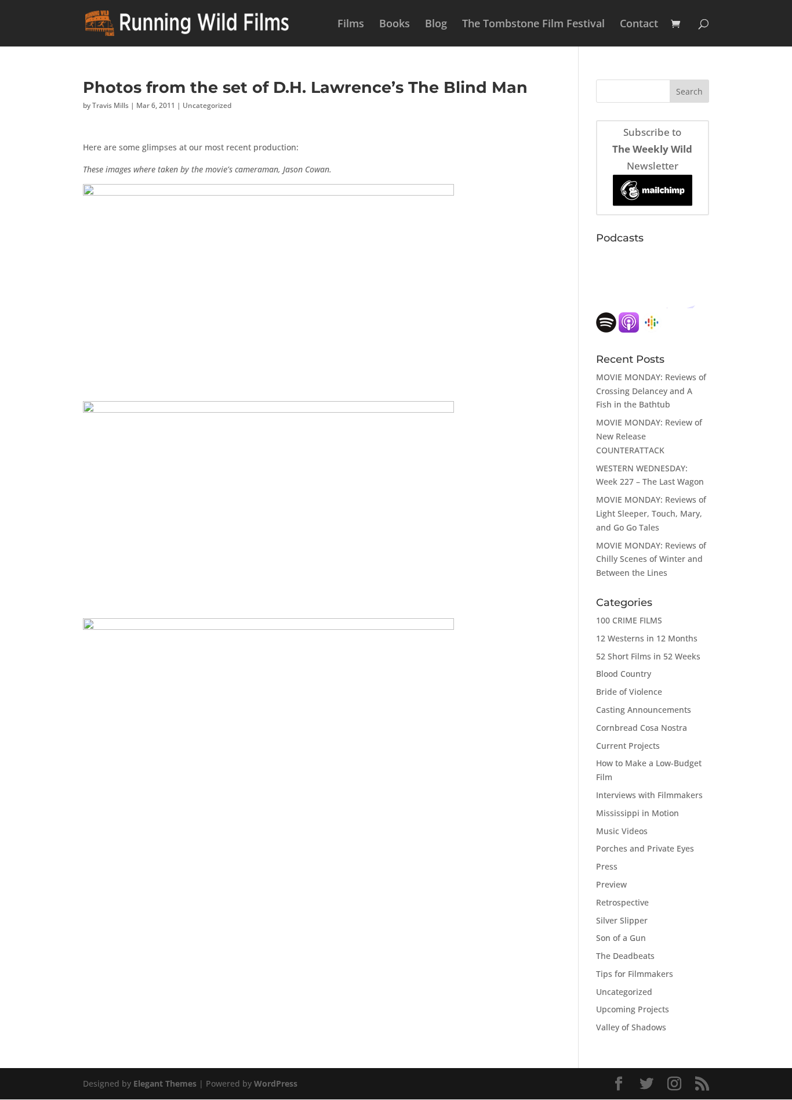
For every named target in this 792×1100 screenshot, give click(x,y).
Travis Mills (110, 105)
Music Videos (622, 830)
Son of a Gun (621, 937)
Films (350, 24)
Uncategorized (207, 105)
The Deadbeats (625, 955)
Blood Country (623, 673)
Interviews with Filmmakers (649, 794)
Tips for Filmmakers (634, 973)
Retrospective (622, 902)
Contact (639, 24)
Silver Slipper (622, 920)
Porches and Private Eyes (645, 848)
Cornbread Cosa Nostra (641, 727)
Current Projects (628, 745)
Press (606, 866)
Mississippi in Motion (637, 812)
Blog (436, 24)
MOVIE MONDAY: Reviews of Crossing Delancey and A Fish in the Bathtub (651, 391)
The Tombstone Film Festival (533, 24)
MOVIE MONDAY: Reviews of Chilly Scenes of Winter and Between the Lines (651, 559)
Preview (611, 884)
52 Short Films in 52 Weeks (648, 656)
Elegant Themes (165, 1083)
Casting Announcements (643, 709)
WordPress (275, 1083)
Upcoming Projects (632, 1009)
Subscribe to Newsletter (652, 148)
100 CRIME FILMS (629, 620)
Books (394, 24)
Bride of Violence (629, 691)
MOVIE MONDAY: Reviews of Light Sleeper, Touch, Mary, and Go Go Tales (651, 513)
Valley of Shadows (631, 1027)
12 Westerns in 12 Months (646, 638)
